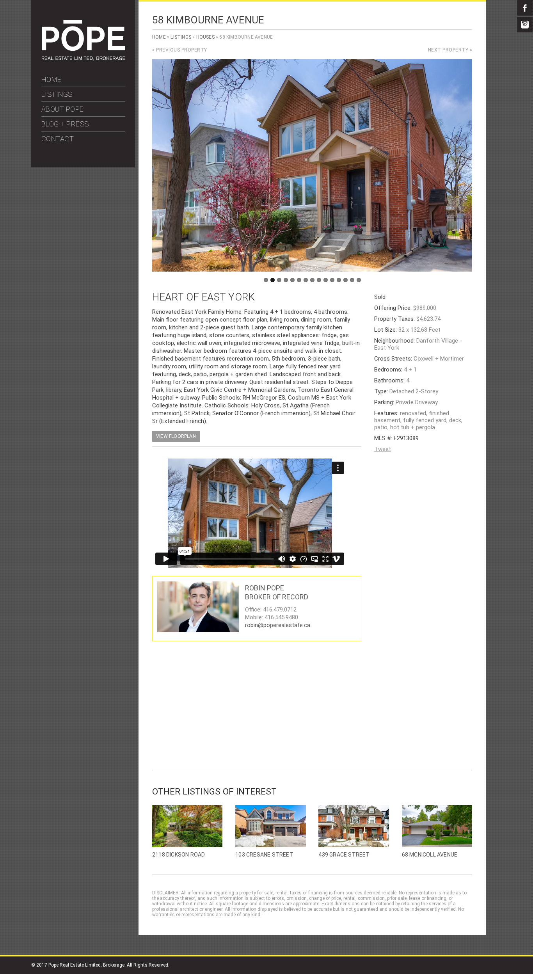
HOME (51, 79)
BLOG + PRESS (65, 124)
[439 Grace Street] (353, 826)
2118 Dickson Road (178, 854)
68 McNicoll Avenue (430, 854)
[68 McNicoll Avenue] (437, 826)
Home (159, 37)
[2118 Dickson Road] (187, 826)
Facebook (525, 8)
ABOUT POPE (62, 109)
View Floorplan (176, 436)
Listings (181, 37)
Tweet (382, 449)
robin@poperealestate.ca (277, 625)
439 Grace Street (344, 854)
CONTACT (57, 139)
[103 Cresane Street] (270, 826)
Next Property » (450, 50)
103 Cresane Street (264, 854)
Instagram (525, 24)
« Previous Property (179, 50)
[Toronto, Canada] (83, 58)
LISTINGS (57, 94)
